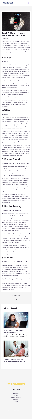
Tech (17, 336)
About (16, 395)
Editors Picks (22, 335)
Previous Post (16, 295)
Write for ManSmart (16, 397)
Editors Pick (15, 335)
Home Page (16, 393)
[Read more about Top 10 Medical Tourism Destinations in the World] (16, 348)
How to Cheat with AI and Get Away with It (14, 331)
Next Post (16, 300)
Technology (5, 38)
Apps (5, 335)
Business (9, 335)
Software (12, 336)
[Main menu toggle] (28, 3)
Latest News (16, 399)
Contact (16, 401)
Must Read (6, 336)
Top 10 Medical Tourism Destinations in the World (15, 360)
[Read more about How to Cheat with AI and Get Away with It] (16, 319)
